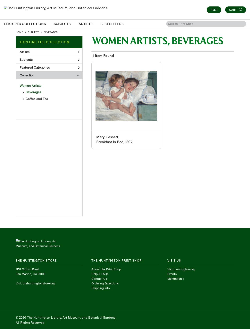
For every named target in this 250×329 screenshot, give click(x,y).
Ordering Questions (105, 283)
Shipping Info (100, 288)
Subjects (26, 60)
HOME (19, 32)
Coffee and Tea (37, 99)
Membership (175, 279)
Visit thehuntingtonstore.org (35, 283)
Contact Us (99, 279)
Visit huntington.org (181, 269)
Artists (24, 52)
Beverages (33, 92)
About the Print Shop (106, 269)
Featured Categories (35, 67)
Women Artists (30, 86)
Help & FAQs (100, 274)
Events (172, 274)
